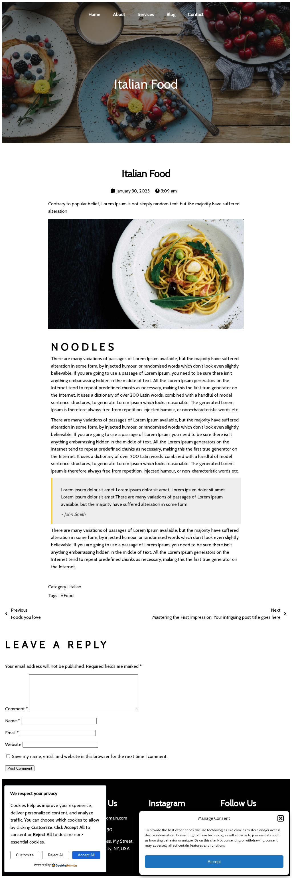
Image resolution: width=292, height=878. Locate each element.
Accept (214, 861)
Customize (25, 855)
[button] (280, 818)
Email (12, 732)
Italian (75, 586)
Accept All (86, 855)
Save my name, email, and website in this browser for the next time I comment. (89, 756)
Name (12, 720)
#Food (67, 595)
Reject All (56, 855)
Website (13, 744)
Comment (16, 708)
